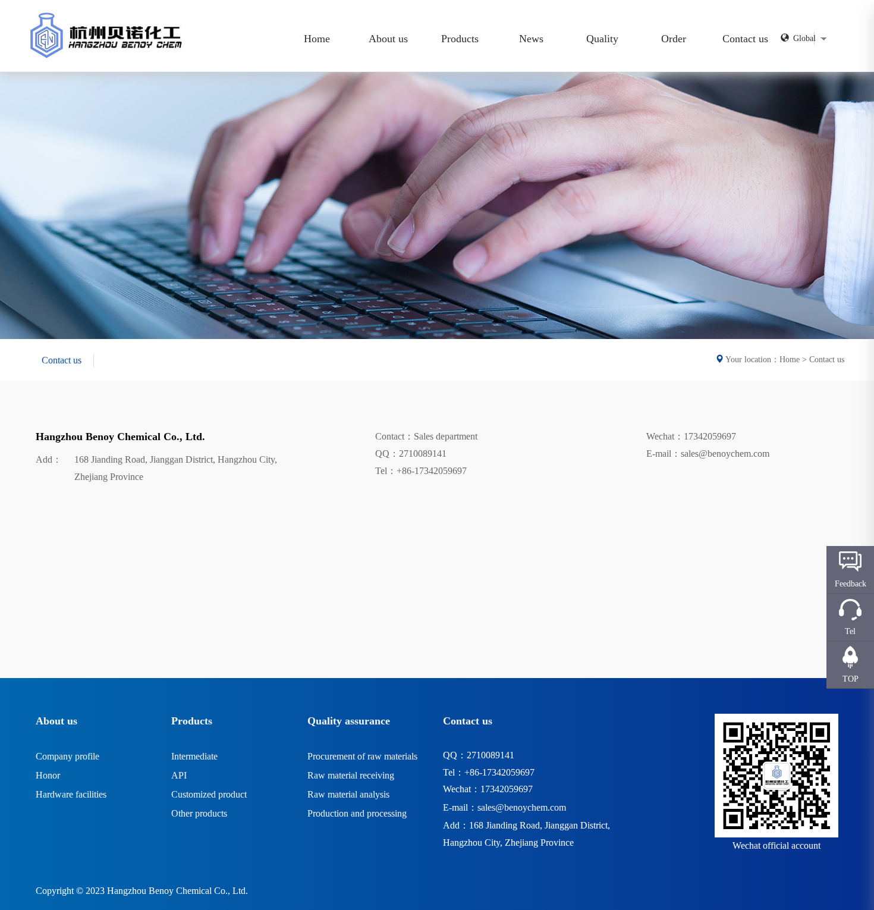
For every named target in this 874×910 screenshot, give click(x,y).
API (179, 775)
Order (673, 39)
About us (388, 39)
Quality (602, 39)
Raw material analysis (348, 794)
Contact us (745, 39)
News (531, 39)
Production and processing (357, 813)
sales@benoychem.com (521, 807)
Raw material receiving (350, 775)
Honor (48, 775)
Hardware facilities (71, 794)
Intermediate (194, 756)
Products (460, 39)
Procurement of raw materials (362, 756)
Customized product (209, 794)
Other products (199, 813)
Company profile (67, 756)
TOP (850, 678)
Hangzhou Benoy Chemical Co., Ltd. (177, 891)
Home (317, 39)
